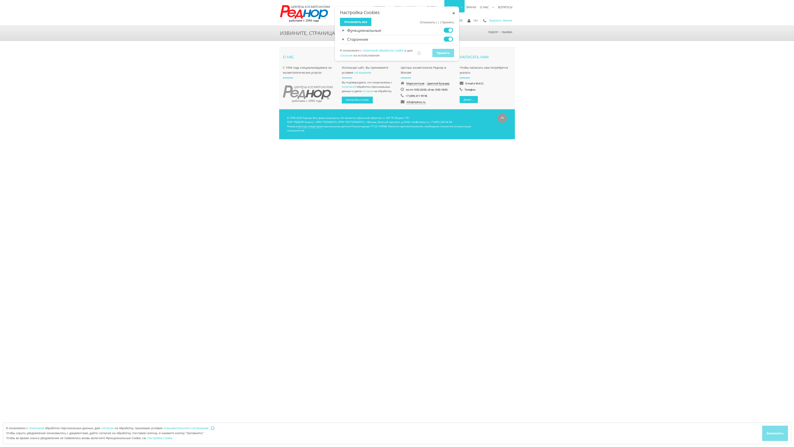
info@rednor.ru (416, 102)
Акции (411, 7)
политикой (349, 87)
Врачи (471, 7)
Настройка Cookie (357, 100)
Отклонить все (355, 22)
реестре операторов (310, 126)
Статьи (451, 7)
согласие (367, 91)
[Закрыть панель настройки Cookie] (453, 13)
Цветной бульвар (438, 83)
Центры (431, 7)
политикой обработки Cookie (383, 50)
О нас (484, 7)
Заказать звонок (500, 20)
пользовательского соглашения (185, 428)
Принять (443, 53)
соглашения (362, 72)
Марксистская (415, 83)
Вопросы (505, 7)
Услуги (379, 7)
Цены (398, 7)
